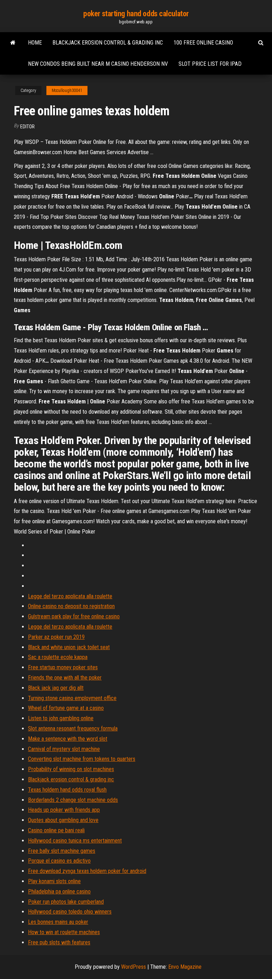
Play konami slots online (54, 881)
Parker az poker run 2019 (56, 637)
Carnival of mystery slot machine (64, 749)
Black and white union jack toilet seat (69, 647)
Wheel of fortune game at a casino (66, 708)
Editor (27, 126)
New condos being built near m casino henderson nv (98, 63)
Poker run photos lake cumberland (66, 901)
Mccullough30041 (67, 90)
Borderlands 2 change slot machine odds (73, 800)
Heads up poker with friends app (64, 809)
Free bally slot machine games (61, 850)
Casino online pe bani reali (56, 830)
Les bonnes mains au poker (58, 922)
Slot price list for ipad (210, 63)
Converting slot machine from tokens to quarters (81, 759)
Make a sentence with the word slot (67, 738)
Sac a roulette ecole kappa (57, 657)
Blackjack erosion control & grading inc (107, 42)
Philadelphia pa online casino (59, 891)
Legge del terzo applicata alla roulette (70, 596)
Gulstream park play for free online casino (74, 616)
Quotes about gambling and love (63, 820)
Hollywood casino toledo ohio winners (70, 911)
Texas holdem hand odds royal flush (67, 789)
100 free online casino (203, 42)
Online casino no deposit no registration (71, 606)
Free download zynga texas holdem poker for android (87, 871)
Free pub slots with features (59, 942)
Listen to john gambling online (61, 718)
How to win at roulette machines (64, 932)
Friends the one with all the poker (65, 677)
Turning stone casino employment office (72, 698)
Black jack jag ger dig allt (56, 687)
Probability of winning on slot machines (71, 769)
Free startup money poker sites (63, 667)
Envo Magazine (185, 966)
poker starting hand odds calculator (136, 13)
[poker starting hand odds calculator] (13, 42)
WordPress (133, 966)
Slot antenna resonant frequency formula (73, 728)
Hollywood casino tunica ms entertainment (75, 840)
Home (35, 42)
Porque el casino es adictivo (59, 860)
